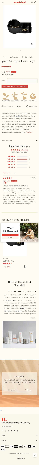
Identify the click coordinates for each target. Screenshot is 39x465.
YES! (10, 234)
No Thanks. (10, 237)
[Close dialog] (37, 224)
